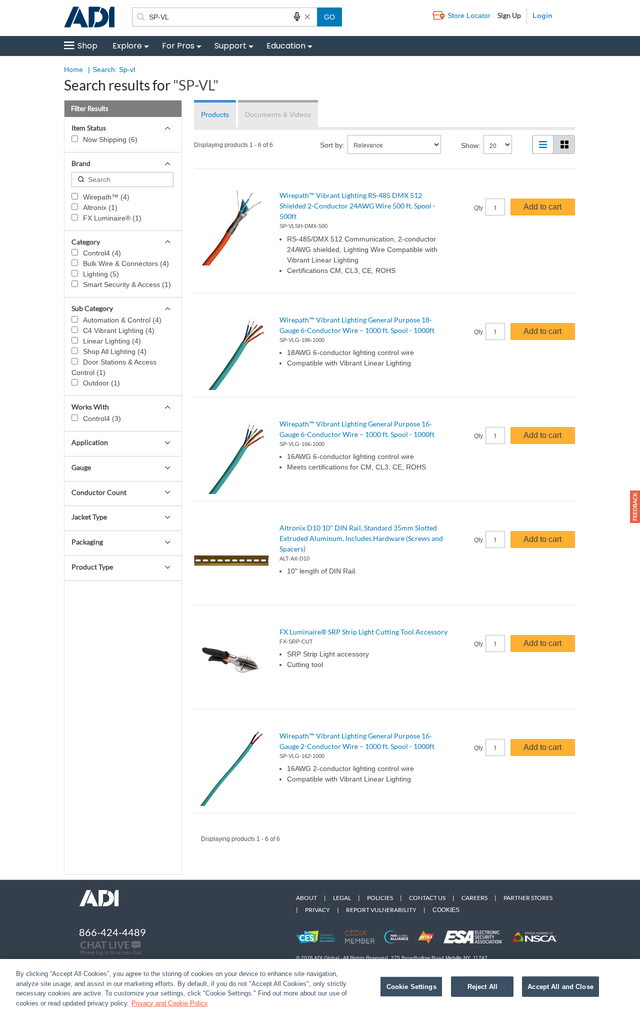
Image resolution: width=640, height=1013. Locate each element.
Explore (127, 46)
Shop (88, 46)
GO (329, 17)
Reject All (483, 986)
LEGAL (342, 898)
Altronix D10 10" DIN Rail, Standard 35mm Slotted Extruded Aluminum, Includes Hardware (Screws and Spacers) (361, 538)
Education (286, 46)
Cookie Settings (411, 986)
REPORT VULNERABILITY (381, 910)
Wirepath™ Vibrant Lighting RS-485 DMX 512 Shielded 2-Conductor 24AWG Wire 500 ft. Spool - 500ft (358, 205)
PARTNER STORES (528, 898)
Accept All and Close (561, 986)
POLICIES (380, 898)
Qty (478, 208)
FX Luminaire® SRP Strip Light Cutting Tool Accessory (364, 632)
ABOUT (306, 898)
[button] (635, 506)
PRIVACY (317, 910)
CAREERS (475, 898)
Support (230, 46)
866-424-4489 (112, 932)
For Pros (178, 46)
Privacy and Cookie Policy (170, 1002)
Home (73, 70)
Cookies (446, 910)
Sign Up (509, 15)
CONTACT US (427, 898)
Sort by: (332, 145)
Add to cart (543, 206)
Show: (470, 146)
